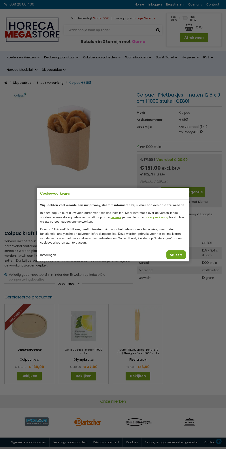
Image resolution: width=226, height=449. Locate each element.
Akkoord (176, 255)
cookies (116, 217)
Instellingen (48, 255)
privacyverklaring (156, 217)
